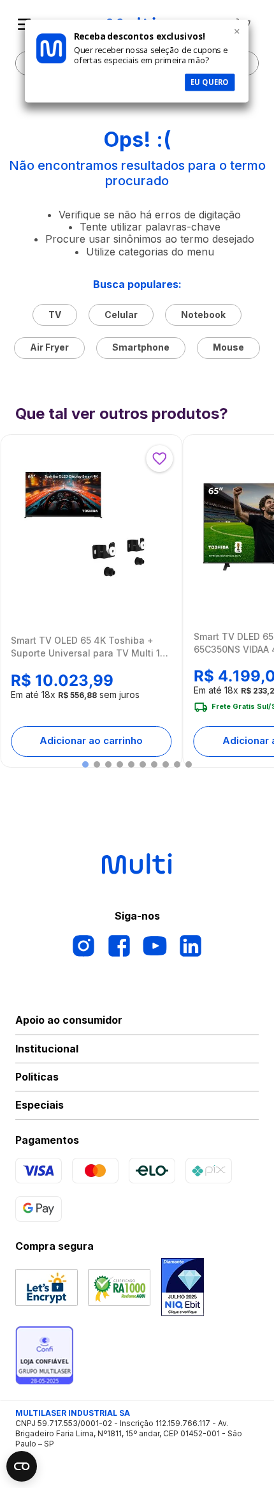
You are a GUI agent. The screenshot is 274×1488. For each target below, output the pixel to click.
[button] (85, 764)
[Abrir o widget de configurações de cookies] (21, 1466)
